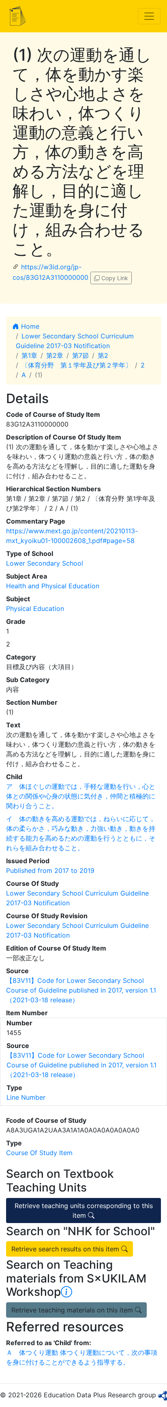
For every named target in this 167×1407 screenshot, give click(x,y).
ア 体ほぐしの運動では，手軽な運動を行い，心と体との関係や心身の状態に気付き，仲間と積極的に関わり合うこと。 (80, 796)
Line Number (25, 1097)
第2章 (54, 355)
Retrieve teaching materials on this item (73, 1310)
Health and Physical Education (52, 586)
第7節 (80, 355)
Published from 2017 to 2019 (50, 870)
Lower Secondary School (44, 563)
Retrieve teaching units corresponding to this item (84, 1210)
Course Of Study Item (39, 1153)
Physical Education (35, 608)
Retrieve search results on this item (66, 1249)
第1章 (29, 355)
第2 (103, 355)
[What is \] (66, 1292)
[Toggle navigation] (149, 16)
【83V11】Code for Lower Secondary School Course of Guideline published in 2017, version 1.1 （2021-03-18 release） (81, 990)
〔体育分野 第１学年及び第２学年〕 (76, 365)
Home (29, 326)
